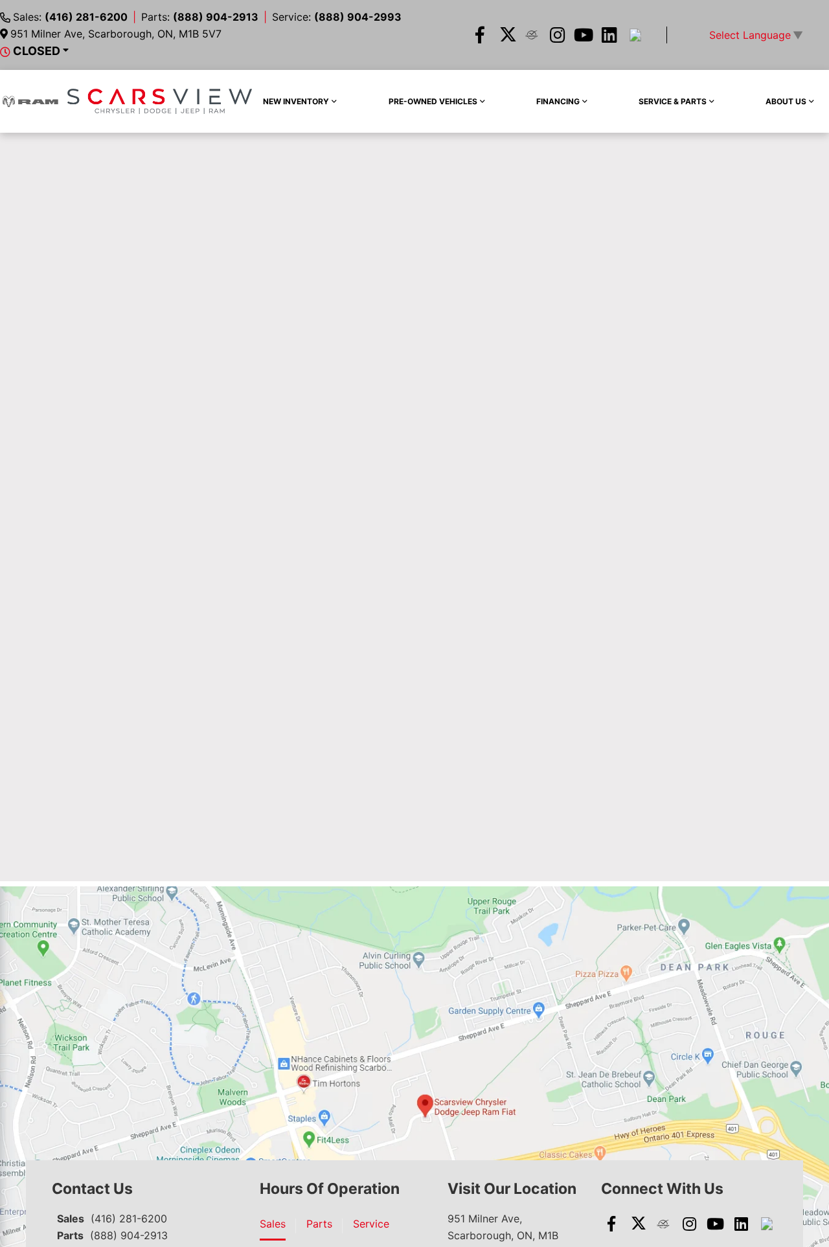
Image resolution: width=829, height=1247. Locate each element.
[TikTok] (635, 35)
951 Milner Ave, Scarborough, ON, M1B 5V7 (115, 33)
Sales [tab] (273, 1223)
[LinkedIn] (609, 35)
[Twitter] (506, 35)
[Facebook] (480, 35)
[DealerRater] (531, 35)
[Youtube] (583, 35)
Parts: (199, 16)
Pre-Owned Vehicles (433, 101)
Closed (36, 51)
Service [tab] (371, 1223)
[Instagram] (557, 35)
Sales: (70, 16)
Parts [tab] (319, 1223)
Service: (337, 16)
